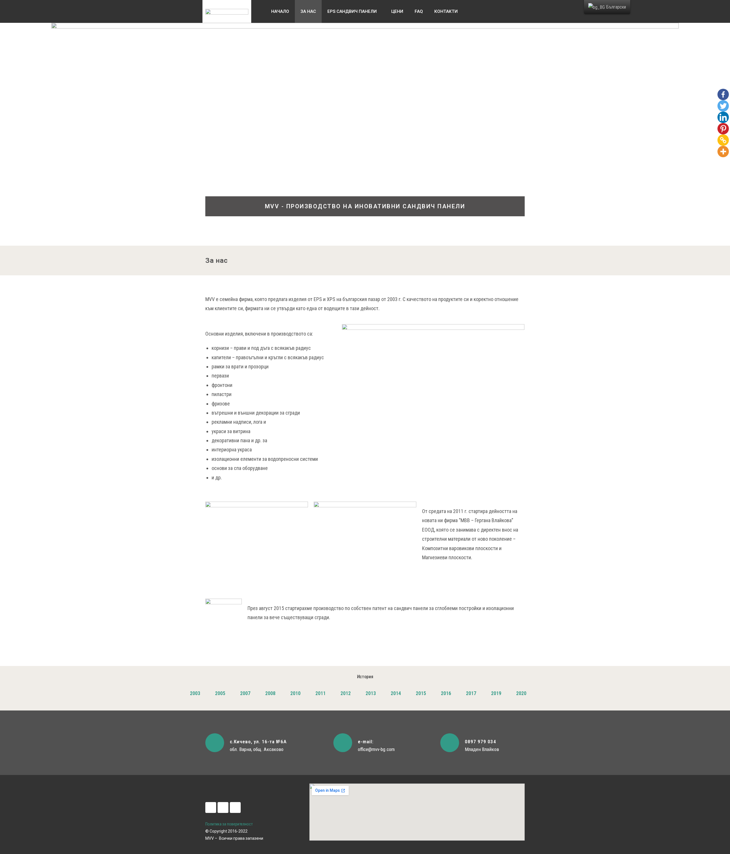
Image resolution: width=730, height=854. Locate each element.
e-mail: (366, 741)
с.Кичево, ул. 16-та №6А (258, 741)
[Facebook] (723, 94)
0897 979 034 (480, 741)
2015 (421, 693)
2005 (220, 693)
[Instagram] (223, 807)
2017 (471, 693)
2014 (396, 693)
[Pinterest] (723, 128)
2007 (245, 693)
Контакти (446, 11)
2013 (371, 693)
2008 (270, 693)
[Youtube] (235, 807)
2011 (320, 693)
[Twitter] (723, 106)
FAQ (419, 11)
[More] (723, 151)
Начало (280, 11)
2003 (195, 693)
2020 (521, 693)
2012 (345, 693)
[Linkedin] (723, 117)
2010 (295, 693)
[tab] (195, 693)
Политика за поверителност (229, 824)
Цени (397, 11)
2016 (446, 693)
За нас (308, 11)
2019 (496, 693)
